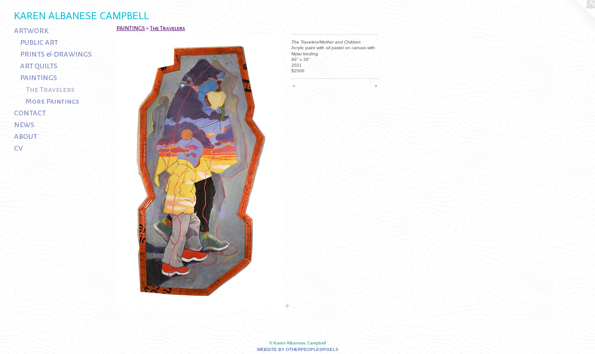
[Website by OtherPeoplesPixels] (577, 17)
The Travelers (50, 90)
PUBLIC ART (39, 43)
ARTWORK (31, 31)
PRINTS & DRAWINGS (56, 54)
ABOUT (25, 137)
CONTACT (30, 113)
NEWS (24, 125)
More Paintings (52, 101)
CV (18, 148)
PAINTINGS (38, 78)
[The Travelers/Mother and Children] (199, 172)
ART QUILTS (38, 66)
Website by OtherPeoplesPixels (297, 349)
